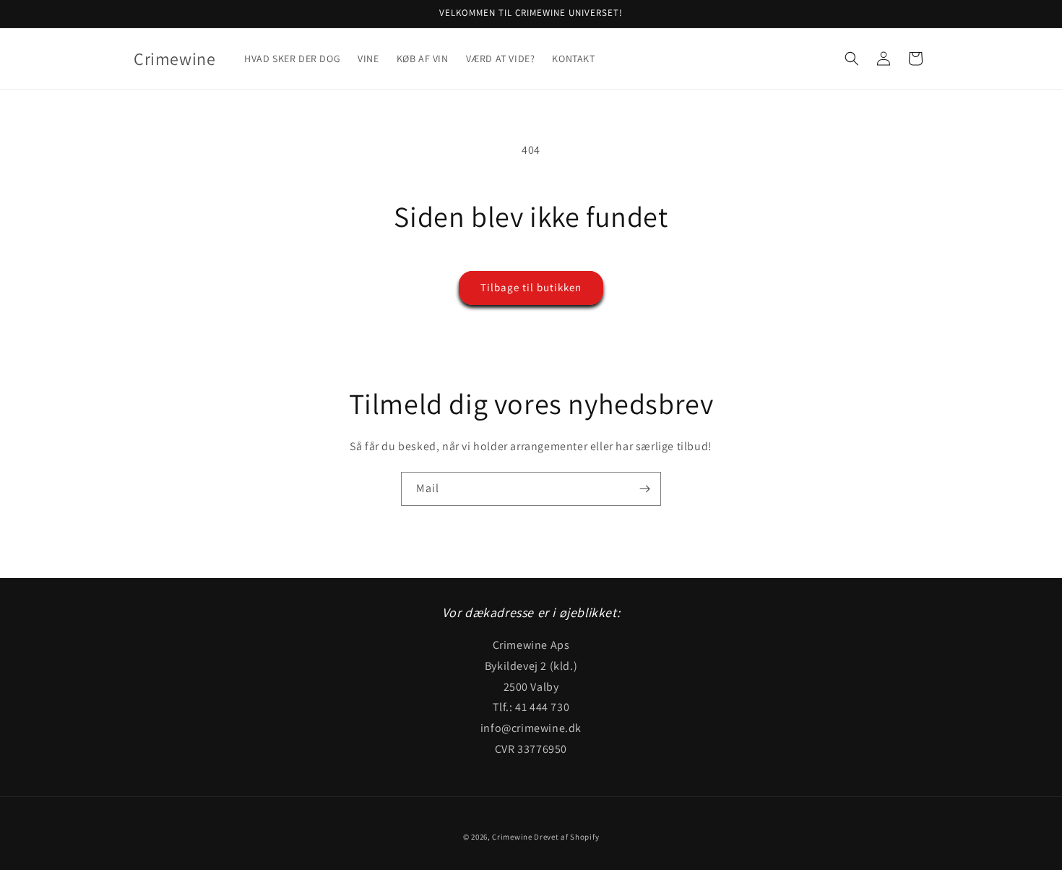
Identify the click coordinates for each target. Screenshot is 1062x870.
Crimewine (512, 837)
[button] (852, 58)
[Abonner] (644, 489)
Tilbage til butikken (531, 287)
